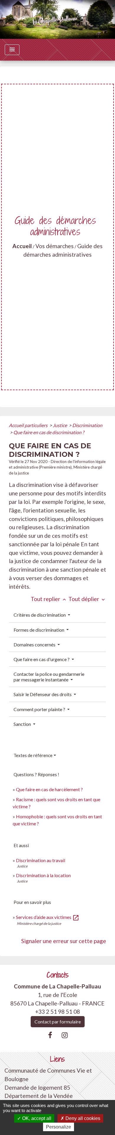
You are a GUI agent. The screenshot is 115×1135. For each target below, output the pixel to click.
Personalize (58, 1126)
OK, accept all (36, 1118)
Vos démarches (54, 246)
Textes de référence (33, 755)
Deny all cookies (82, 1118)
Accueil (22, 246)
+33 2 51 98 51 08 (57, 1011)
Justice (60, 425)
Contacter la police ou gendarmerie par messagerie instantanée (49, 676)
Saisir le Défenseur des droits (43, 694)
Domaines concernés (35, 644)
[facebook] (50, 1035)
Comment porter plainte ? (40, 709)
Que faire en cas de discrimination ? (48, 432)
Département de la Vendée (38, 1095)
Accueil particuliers (28, 425)
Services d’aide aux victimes (47, 917)
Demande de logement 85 (37, 1087)
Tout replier (49, 598)
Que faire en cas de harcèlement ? (49, 789)
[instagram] (65, 1035)
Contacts (58, 975)
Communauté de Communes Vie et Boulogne (48, 1074)
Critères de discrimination (40, 615)
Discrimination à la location (43, 875)
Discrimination (87, 425)
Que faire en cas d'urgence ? (42, 659)
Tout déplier (87, 598)
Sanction (23, 724)
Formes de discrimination (39, 630)
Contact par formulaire (57, 1021)
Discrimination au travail (40, 860)
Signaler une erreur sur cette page (63, 940)
